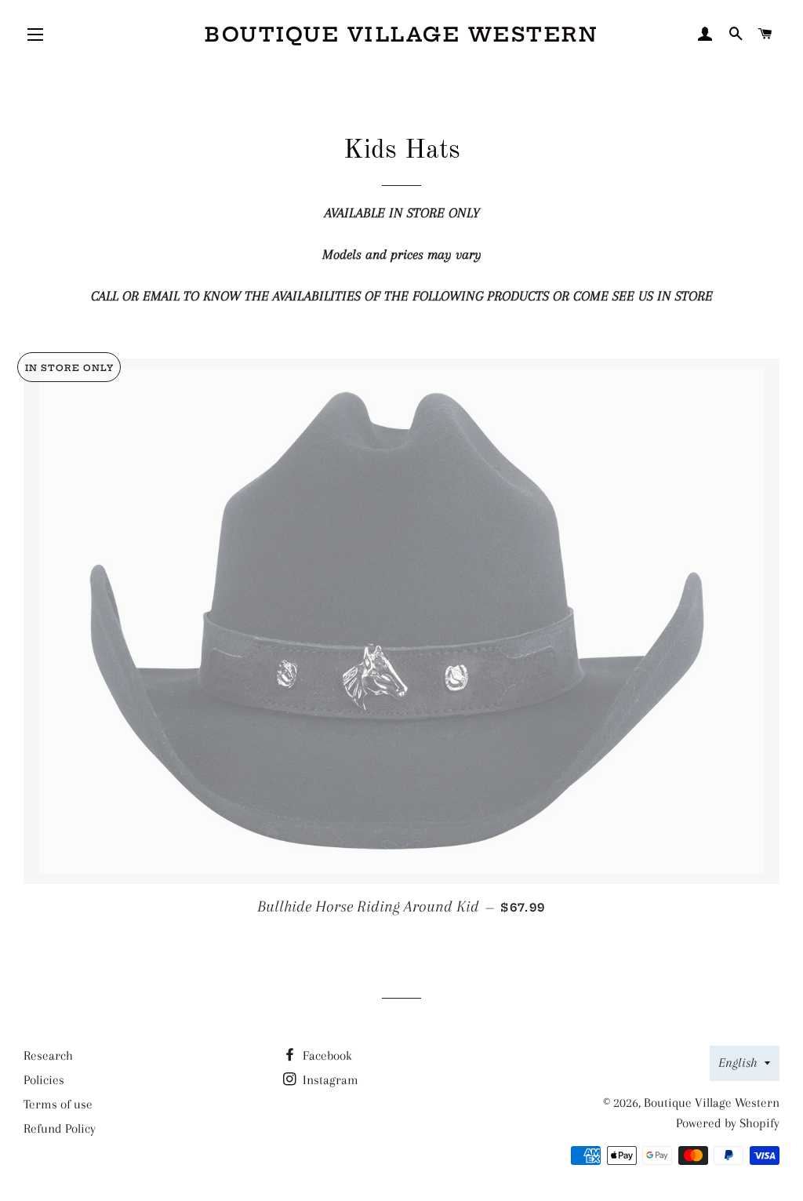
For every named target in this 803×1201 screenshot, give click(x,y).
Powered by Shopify (727, 1122)
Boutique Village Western (401, 34)
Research (48, 1055)
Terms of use (58, 1104)
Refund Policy (60, 1128)
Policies (44, 1079)
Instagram (329, 1079)
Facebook (326, 1055)
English (737, 1062)
